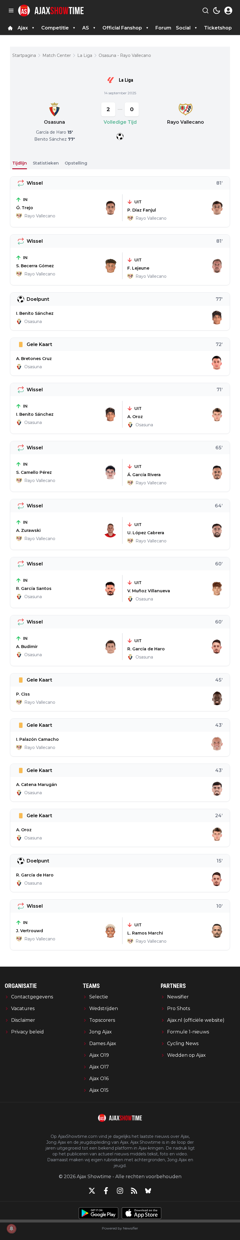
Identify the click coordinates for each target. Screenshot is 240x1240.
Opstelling (76, 163)
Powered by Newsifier (120, 1228)
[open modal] (228, 10)
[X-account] (91, 1190)
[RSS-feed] (134, 1190)
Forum (163, 28)
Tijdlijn (19, 163)
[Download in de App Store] (141, 1213)
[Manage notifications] (11, 1228)
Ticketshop (218, 28)
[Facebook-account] (105, 1190)
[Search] (205, 10)
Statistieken (46, 163)
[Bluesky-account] (148, 1190)
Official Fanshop (122, 28)
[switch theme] (216, 10)
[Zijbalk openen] (11, 10)
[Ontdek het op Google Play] (98, 1213)
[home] (10, 28)
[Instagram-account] (120, 1190)
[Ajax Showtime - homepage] (51, 10)
